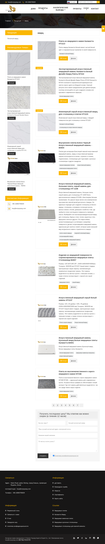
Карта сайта (59, 498)
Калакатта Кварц (60, 514)
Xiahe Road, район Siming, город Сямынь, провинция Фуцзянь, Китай (29, 484)
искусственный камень (84, 165)
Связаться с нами (13, 514)
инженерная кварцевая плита (68, 168)
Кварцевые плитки (61, 510)
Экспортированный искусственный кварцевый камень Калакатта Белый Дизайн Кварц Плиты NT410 (18, 113)
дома (33, 9)
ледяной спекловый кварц (82, 233)
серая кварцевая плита (66, 391)
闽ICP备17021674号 (25, 540)
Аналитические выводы (60, 9)
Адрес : (7, 483)
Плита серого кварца (66, 322)
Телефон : (8, 493)
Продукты (43, 8)
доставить (58, 483)
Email (63, 58)
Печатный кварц (12, 38)
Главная (8, 21)
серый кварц (76, 282)
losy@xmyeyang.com (14, 2)
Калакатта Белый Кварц (67, 53)
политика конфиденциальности (17, 526)
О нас (86, 8)
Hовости (57, 491)
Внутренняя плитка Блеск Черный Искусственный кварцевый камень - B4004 (16, 184)
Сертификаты (59, 494)
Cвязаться (9, 478)
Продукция (17, 21)
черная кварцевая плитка (67, 165)
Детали (73, 58)
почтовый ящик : (10, 489)
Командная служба (61, 487)
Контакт (95, 9)
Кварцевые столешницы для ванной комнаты (70, 526)
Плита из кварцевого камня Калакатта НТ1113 (16, 78)
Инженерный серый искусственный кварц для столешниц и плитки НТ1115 (16, 148)
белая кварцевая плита (66, 96)
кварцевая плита (64, 282)
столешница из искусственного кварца (71, 127)
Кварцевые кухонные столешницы (66, 522)
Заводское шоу (12, 522)
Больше (11, 83)
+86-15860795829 (30, 2)
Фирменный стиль (13, 510)
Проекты (77, 9)
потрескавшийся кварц (66, 236)
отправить (43, 456)
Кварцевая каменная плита (64, 518)
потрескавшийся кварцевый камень (70, 239)
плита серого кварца (66, 233)
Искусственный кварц (81, 322)
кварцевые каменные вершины (85, 353)
